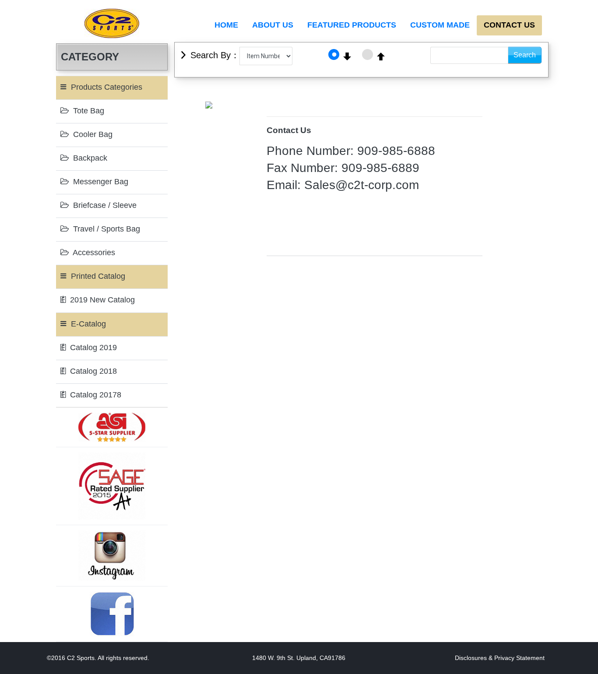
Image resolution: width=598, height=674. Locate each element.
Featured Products (351, 25)
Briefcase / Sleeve (104, 205)
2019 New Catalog (101, 299)
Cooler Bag (92, 134)
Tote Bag (87, 110)
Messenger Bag (99, 181)
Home (226, 25)
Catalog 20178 (94, 394)
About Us (272, 25)
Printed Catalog (97, 276)
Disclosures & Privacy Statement (500, 657)
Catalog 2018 (92, 371)
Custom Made (440, 25)
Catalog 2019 (92, 347)
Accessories (93, 252)
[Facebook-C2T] (112, 613)
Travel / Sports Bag (105, 229)
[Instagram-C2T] (111, 555)
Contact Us (509, 25)
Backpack (89, 158)
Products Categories (105, 87)
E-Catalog (87, 323)
